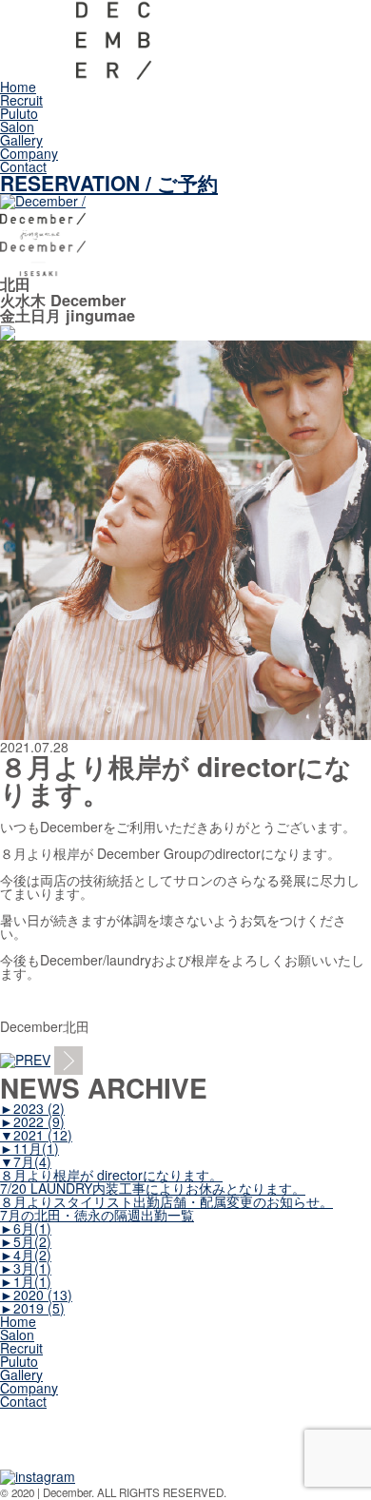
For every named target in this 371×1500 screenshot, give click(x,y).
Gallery (21, 139)
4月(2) (25, 1254)
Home (18, 86)
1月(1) (25, 1281)
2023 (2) (32, 1108)
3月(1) (25, 1267)
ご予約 (109, 182)
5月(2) (25, 1241)
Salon (17, 126)
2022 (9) (32, 1121)
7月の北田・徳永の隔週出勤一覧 (97, 1214)
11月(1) (29, 1148)
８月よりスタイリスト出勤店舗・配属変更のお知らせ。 (166, 1201)
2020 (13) (36, 1294)
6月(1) (25, 1227)
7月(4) (25, 1161)
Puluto (19, 113)
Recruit (21, 99)
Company (29, 153)
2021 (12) (36, 1134)
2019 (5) (32, 1307)
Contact (23, 166)
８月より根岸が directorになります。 (111, 1174)
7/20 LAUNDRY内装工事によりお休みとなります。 (152, 1188)
